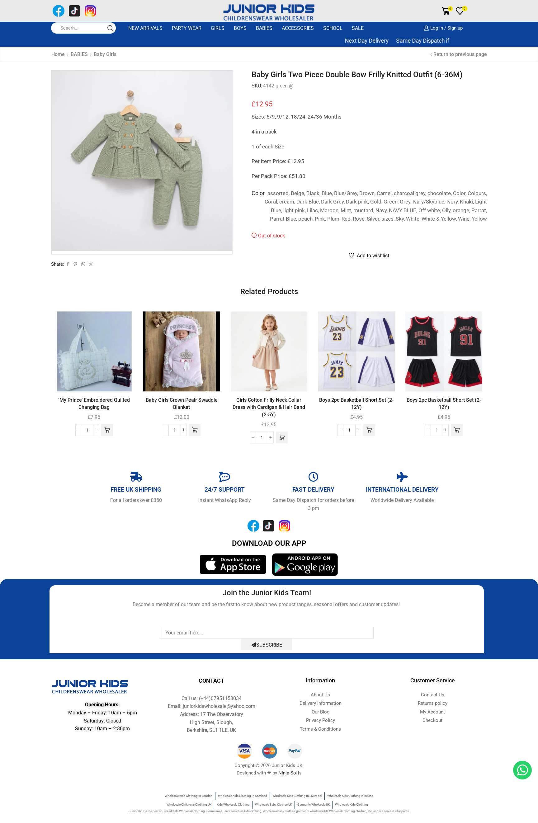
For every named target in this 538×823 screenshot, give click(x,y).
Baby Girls (105, 54)
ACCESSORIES (298, 28)
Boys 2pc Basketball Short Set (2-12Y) (356, 403)
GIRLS (217, 28)
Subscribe (269, 645)
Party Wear (186, 28)
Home (58, 54)
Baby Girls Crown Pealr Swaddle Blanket (182, 403)
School (332, 28)
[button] (107, 430)
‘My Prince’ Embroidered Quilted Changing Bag (94, 403)
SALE (358, 28)
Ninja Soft (288, 773)
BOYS (240, 28)
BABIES (264, 28)
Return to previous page (460, 54)
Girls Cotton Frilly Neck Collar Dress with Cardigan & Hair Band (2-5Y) (269, 407)
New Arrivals (145, 28)
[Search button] (110, 28)
